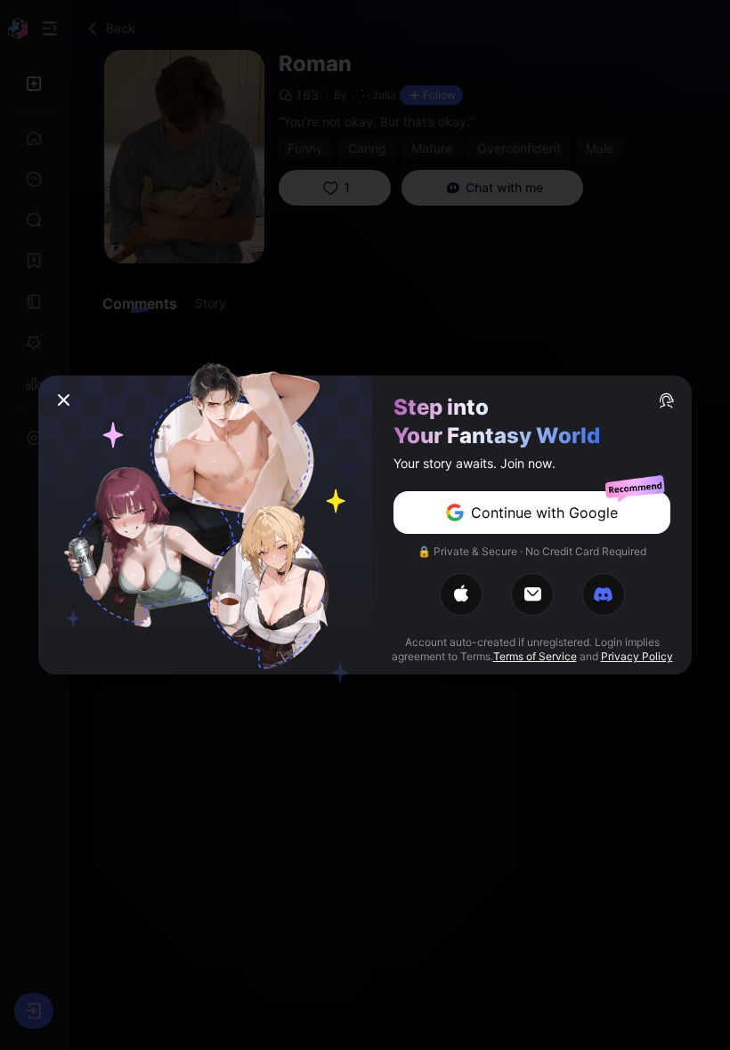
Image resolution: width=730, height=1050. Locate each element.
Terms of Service (535, 656)
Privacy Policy (637, 656)
